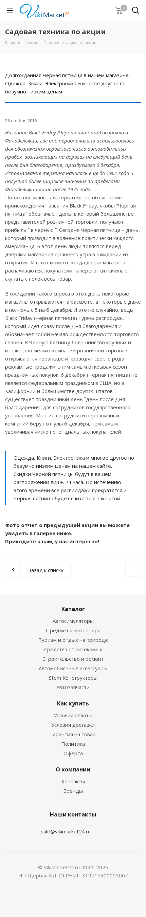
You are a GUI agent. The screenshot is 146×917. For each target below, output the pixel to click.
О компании (73, 769)
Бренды (73, 790)
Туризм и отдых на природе (73, 639)
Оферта (73, 753)
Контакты (73, 781)
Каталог (73, 609)
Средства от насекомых (73, 649)
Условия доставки (73, 724)
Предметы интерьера (73, 630)
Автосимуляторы (73, 620)
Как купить (73, 703)
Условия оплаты (73, 715)
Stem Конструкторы (73, 677)
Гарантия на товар (73, 734)
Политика (73, 743)
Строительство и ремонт (73, 658)
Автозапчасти (73, 687)
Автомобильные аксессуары (73, 668)
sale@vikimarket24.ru (66, 831)
